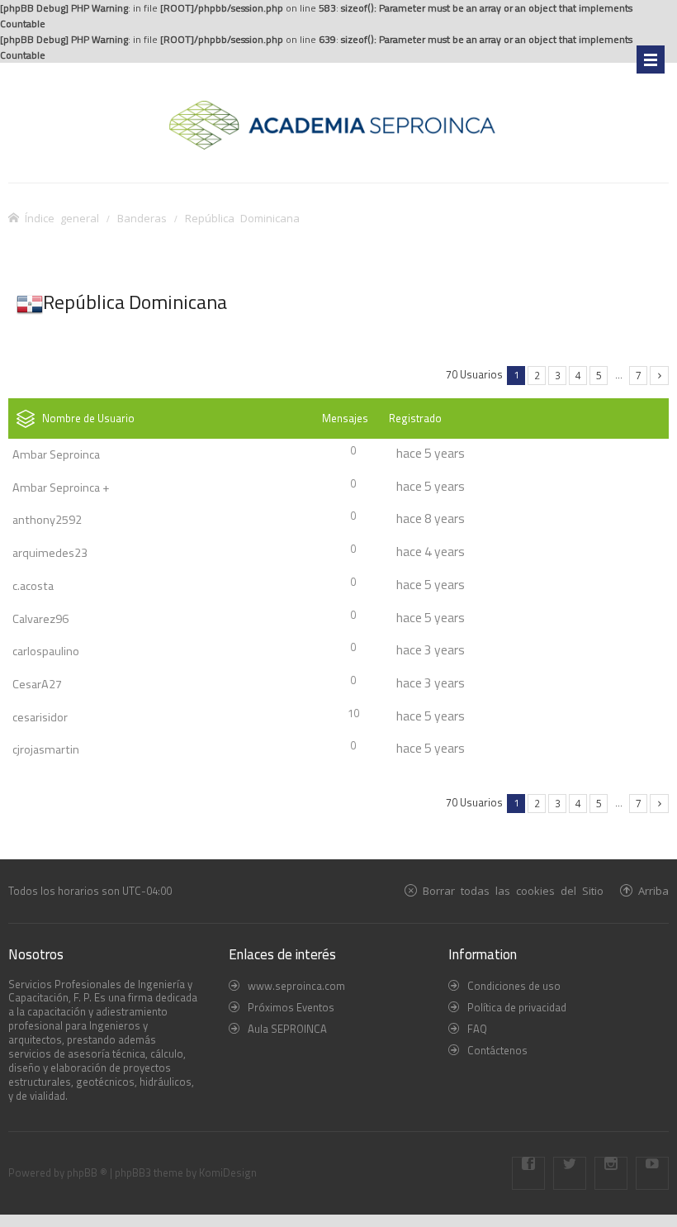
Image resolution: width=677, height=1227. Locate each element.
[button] (659, 375)
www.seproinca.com (296, 985)
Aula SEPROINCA (287, 1028)
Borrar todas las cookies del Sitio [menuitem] (513, 890)
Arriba (653, 890)
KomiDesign (228, 1172)
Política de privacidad (516, 1007)
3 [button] (558, 375)
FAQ (477, 1028)
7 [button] (638, 375)
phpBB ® (87, 1172)
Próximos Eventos (291, 1007)
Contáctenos (497, 1050)
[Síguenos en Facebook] (528, 1173)
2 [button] (537, 375)
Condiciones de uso (514, 985)
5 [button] (599, 375)
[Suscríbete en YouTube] (652, 1173)
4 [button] (578, 375)
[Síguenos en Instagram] (610, 1173)
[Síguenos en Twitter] (569, 1173)
